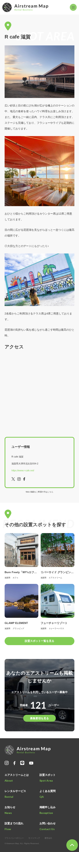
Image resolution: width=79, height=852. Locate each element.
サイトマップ (34, 838)
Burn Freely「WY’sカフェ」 (22, 572)
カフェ (15, 578)
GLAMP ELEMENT (16, 623)
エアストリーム (55, 578)
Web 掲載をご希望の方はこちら (39, 492)
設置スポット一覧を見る (39, 640)
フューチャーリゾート (54, 623)
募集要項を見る (39, 718)
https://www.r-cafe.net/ (23, 470)
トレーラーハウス (56, 628)
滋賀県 (7, 578)
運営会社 (48, 838)
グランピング (18, 628)
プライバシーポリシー (14, 838)
